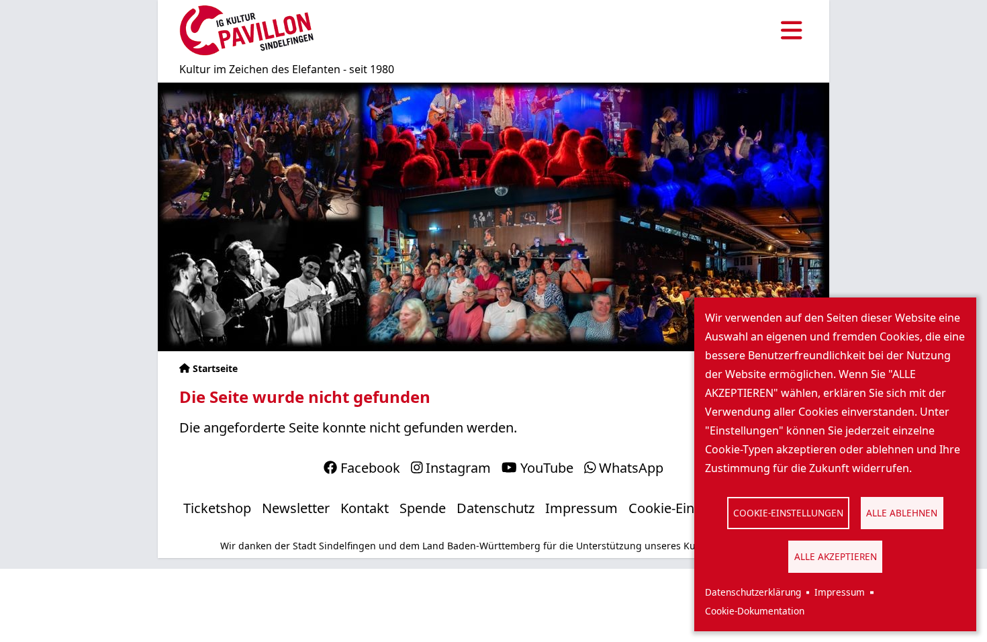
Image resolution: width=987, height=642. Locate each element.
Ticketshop (217, 508)
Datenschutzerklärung (753, 592)
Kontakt (364, 508)
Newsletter (296, 508)
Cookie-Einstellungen (788, 512)
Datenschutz (495, 508)
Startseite (215, 368)
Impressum (839, 592)
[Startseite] (246, 30)
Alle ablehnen (901, 512)
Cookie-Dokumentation (754, 610)
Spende (422, 508)
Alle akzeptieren (835, 556)
